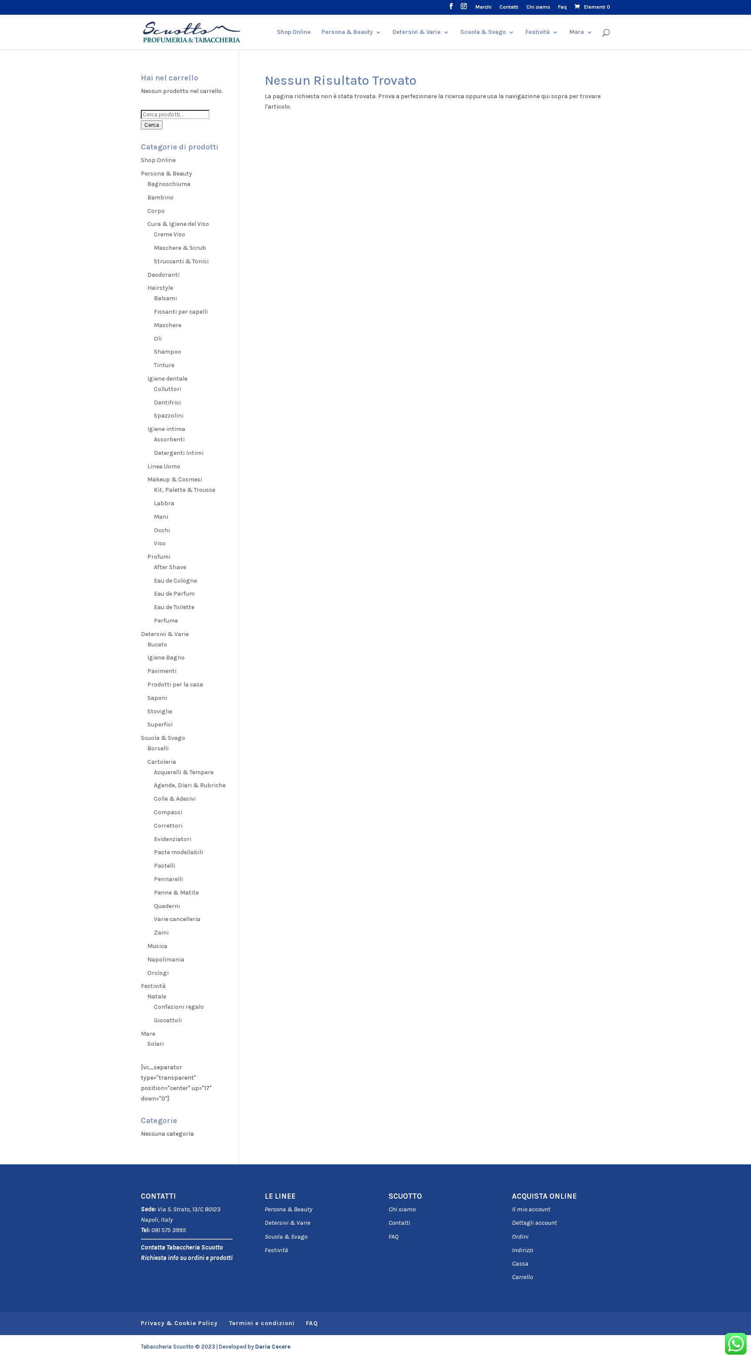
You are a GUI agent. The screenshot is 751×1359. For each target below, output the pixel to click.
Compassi (168, 812)
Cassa (520, 1263)
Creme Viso (169, 234)
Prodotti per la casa (175, 684)
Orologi (158, 973)
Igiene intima (166, 429)
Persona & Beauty (347, 32)
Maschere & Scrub (180, 248)
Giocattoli (168, 1020)
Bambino (160, 197)
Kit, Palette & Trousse (184, 490)
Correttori (168, 825)
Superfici (160, 724)
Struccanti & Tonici (181, 261)
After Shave (170, 567)
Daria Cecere (272, 1346)
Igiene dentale (167, 378)
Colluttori (167, 389)
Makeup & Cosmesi (174, 479)
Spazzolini (168, 415)
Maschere (167, 325)
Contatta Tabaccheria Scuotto (182, 1247)
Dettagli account (534, 1222)
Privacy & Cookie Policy (179, 1323)
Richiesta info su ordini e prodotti (187, 1258)
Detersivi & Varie (416, 32)
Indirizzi (522, 1250)
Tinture (164, 365)
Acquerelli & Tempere (183, 772)
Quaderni (167, 906)
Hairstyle (160, 288)
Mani (161, 516)
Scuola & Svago (483, 32)
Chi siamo (538, 7)
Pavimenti (161, 671)
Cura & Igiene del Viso (178, 224)
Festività (276, 1250)
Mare (576, 32)
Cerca (151, 125)
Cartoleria (161, 762)
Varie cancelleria (177, 919)
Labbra (164, 503)
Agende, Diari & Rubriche (190, 785)
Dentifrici (167, 402)
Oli (158, 338)
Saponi (157, 698)
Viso (160, 543)
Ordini (520, 1236)
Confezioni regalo (179, 1007)
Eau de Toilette (174, 607)
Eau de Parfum (174, 593)
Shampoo (167, 351)
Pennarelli (168, 879)
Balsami (165, 298)
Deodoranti (163, 274)
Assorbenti (169, 439)
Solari (155, 1043)
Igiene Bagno (166, 657)
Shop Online (294, 32)
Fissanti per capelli (181, 311)
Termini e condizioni (262, 1323)
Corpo (156, 211)
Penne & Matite (176, 892)
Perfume (166, 620)
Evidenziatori (172, 839)
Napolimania (165, 959)
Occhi (162, 530)
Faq (562, 7)
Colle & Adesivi (175, 798)
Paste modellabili (178, 852)
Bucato (157, 644)
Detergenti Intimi (178, 453)
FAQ (394, 1236)
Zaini (161, 932)
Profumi (158, 556)
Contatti (508, 7)
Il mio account (531, 1209)
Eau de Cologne (175, 580)
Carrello (522, 1277)
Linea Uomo (163, 466)
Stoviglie (159, 711)
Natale (156, 996)
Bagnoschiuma (168, 184)
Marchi (483, 7)
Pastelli (164, 865)
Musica (157, 946)
